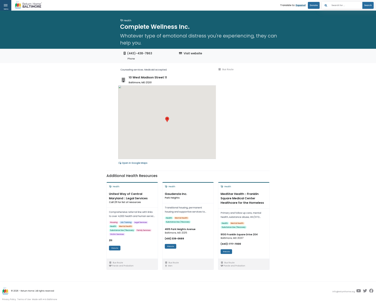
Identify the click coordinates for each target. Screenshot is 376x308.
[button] (167, 119)
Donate (314, 5)
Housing (114, 222)
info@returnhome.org (344, 291)
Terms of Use (24, 299)
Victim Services (117, 234)
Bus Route (228, 69)
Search (368, 5)
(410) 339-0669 (174, 238)
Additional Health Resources (131, 175)
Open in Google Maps (134, 163)
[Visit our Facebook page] (371, 291)
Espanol (301, 5)
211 (110, 240)
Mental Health (125, 226)
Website (114, 248)
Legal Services (140, 222)
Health (113, 226)
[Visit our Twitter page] (364, 291)
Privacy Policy (9, 299)
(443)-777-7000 (231, 244)
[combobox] (346, 5)
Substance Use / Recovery (122, 230)
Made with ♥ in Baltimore (44, 299)
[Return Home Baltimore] (27, 5)
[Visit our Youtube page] (358, 291)
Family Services (144, 230)
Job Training (125, 222)
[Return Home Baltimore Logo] (5, 291)
